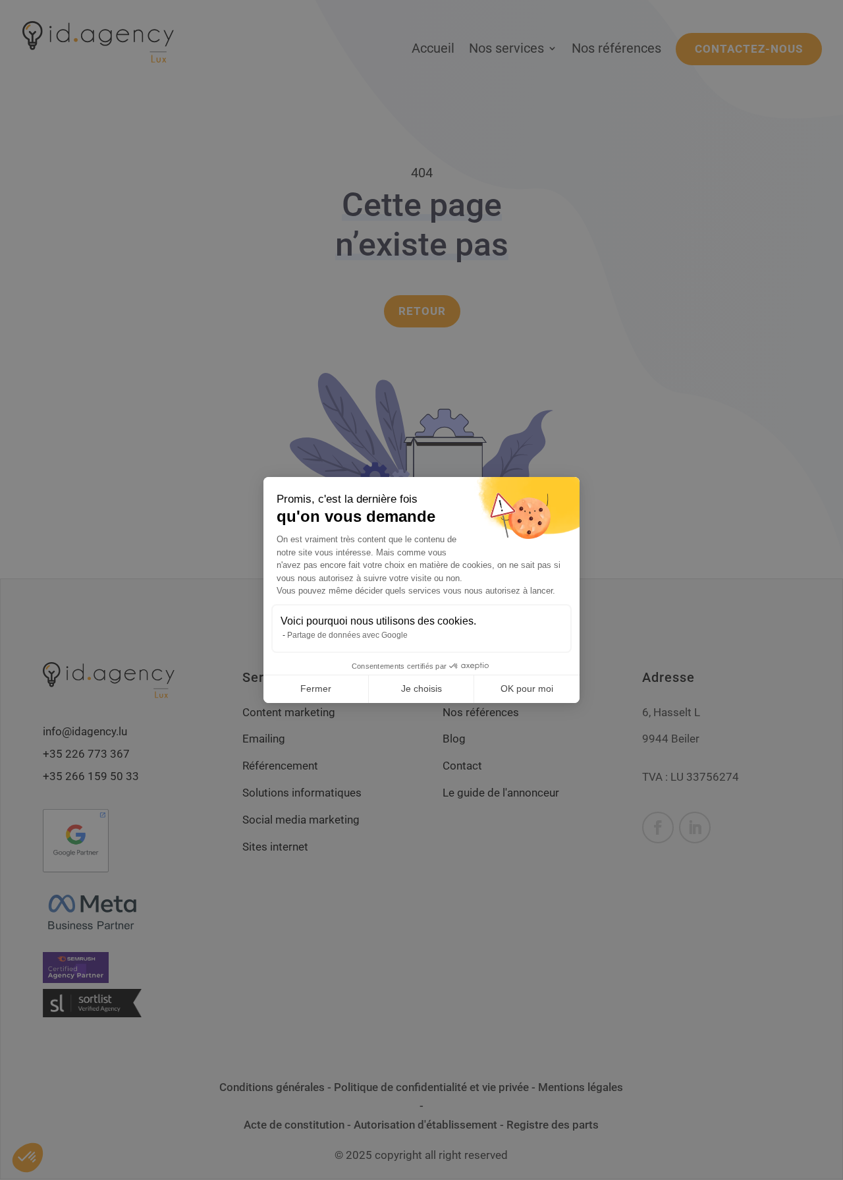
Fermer (315, 688)
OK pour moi (527, 688)
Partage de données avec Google (347, 635)
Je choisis (421, 688)
